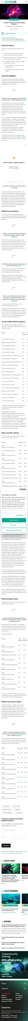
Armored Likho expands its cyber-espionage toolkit (13, 937)
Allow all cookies (14, 520)
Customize (13, 525)
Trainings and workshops (10, 905)
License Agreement (7, 1017)
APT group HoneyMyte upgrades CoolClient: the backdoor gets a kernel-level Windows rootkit (14, 925)
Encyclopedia (19, 997)
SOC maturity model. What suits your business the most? (10, 909)
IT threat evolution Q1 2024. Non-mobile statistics (13, 40)
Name (3, 837)
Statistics (4, 997)
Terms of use (13, 1015)
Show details (19, 515)
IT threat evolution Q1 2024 (8, 37)
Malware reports (14, 19)
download (22, 100)
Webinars (4, 995)
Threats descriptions (7, 999)
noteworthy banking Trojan (18, 135)
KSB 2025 (18, 999)
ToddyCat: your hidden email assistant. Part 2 (13, 948)
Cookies (15, 1017)
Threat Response (6, 993)
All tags (17, 993)
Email (16, 837)
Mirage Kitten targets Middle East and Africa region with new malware (13, 943)
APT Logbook (19, 995)
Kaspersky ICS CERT (7, 1001)
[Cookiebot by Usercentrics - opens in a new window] (19, 490)
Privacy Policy (5, 1015)
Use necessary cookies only (14, 530)
